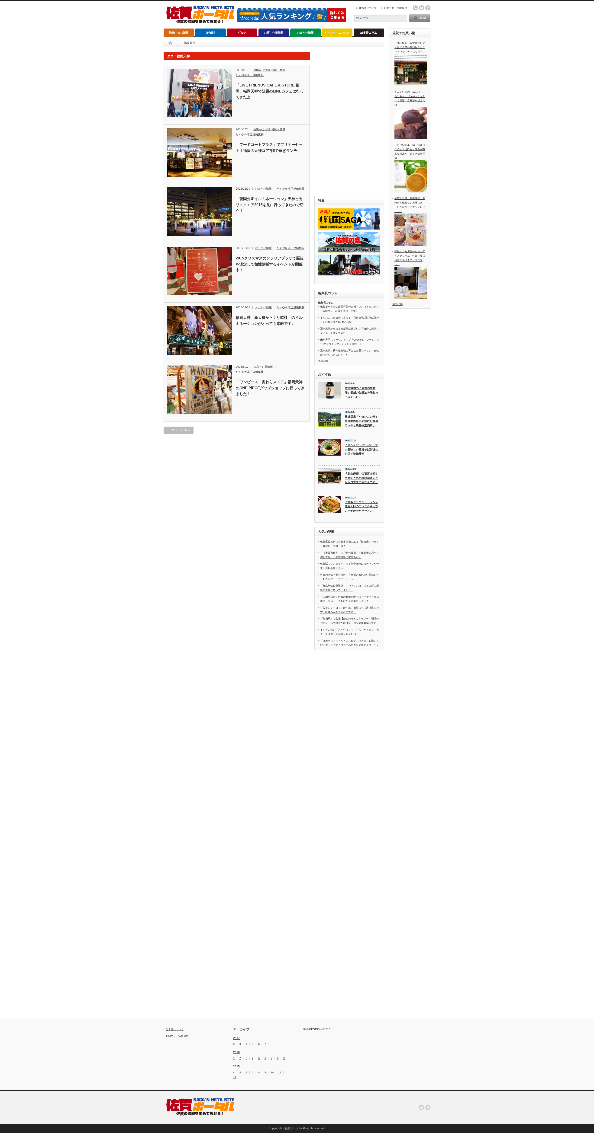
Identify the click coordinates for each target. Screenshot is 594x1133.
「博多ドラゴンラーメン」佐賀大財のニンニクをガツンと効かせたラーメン (361, 506)
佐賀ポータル (293, 1128)
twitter (421, 7)
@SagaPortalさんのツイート (319, 1029)
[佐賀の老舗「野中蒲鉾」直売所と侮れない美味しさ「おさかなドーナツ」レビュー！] (410, 244)
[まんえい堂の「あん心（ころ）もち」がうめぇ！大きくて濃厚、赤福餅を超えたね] (410, 138)
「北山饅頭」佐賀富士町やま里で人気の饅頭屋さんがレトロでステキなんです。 (361, 478)
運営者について (368, 7)
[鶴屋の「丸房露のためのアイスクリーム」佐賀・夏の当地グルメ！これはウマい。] (410, 298)
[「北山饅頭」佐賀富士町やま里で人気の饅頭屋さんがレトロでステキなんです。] (410, 85)
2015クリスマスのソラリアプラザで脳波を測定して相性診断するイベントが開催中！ (269, 264)
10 (272, 1072)
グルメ (242, 32)
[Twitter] (421, 1107)
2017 (236, 1038)
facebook (427, 7)
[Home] (170, 43)
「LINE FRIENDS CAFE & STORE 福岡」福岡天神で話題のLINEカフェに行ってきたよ (270, 91)
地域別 (210, 32)
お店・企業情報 (274, 32)
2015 (236, 1066)
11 (279, 1072)
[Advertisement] (349, 121)
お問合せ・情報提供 (395, 7)
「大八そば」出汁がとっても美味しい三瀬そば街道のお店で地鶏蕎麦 (361, 449)
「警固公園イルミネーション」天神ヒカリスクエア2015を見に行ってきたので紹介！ (269, 205)
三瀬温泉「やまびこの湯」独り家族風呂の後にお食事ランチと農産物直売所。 (361, 421)
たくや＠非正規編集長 (250, 75)
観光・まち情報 (179, 32)
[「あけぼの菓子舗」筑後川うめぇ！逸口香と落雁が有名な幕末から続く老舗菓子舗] (410, 191)
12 (234, 1077)
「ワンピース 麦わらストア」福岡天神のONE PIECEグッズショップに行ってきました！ (270, 388)
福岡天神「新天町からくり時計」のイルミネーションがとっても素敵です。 (269, 321)
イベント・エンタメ (337, 32)
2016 (236, 1052)
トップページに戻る (178, 430)
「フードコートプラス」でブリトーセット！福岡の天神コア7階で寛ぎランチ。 (269, 148)
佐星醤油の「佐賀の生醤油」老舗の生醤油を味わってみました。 (361, 392)
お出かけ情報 (305, 32)
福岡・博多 (278, 70)
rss (415, 7)
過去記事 (323, 361)
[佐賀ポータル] (200, 22)
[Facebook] (427, 1107)
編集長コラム (368, 32)
